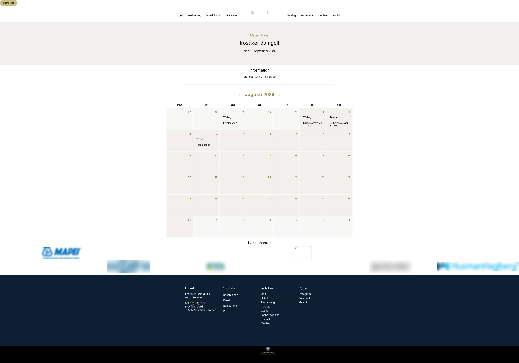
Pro (225, 311)
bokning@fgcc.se (195, 303)
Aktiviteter (231, 15)
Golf (181, 15)
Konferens (307, 15)
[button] (240, 295)
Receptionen (230, 294)
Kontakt (337, 15)
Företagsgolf (230, 123)
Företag (291, 15)
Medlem (323, 15)
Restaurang (194, 15)
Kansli (226, 300)
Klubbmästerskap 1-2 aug (312, 124)
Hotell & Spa (213, 15)
